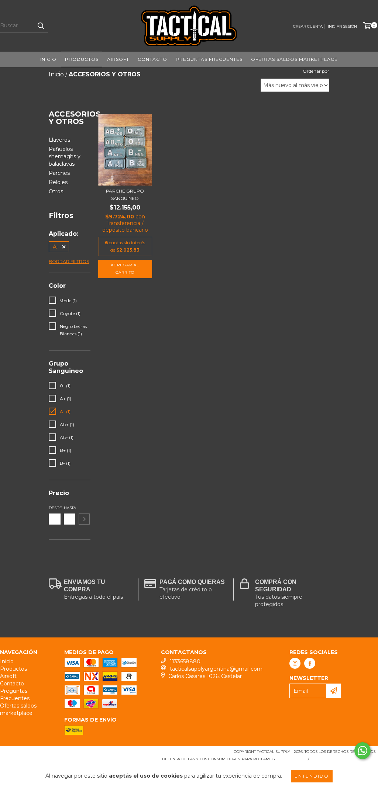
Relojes (58, 182)
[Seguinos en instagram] (294, 663)
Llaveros (59, 139)
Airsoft (118, 59)
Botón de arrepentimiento (344, 759)
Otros (56, 191)
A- (55, 246)
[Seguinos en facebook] (309, 663)
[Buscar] (40, 25)
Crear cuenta (308, 26)
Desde (55, 507)
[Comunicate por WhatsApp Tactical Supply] (362, 750)
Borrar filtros (69, 261)
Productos (82, 59)
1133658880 (185, 661)
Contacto (152, 59)
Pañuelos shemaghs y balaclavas (64, 156)
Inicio (48, 59)
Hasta (70, 507)
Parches (59, 173)
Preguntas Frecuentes (209, 59)
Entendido (312, 776)
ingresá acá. (290, 759)
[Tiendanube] (34, 753)
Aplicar (84, 519)
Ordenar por (316, 71)
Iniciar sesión (342, 26)
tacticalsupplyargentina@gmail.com (216, 668)
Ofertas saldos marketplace (294, 59)
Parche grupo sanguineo (125, 194)
